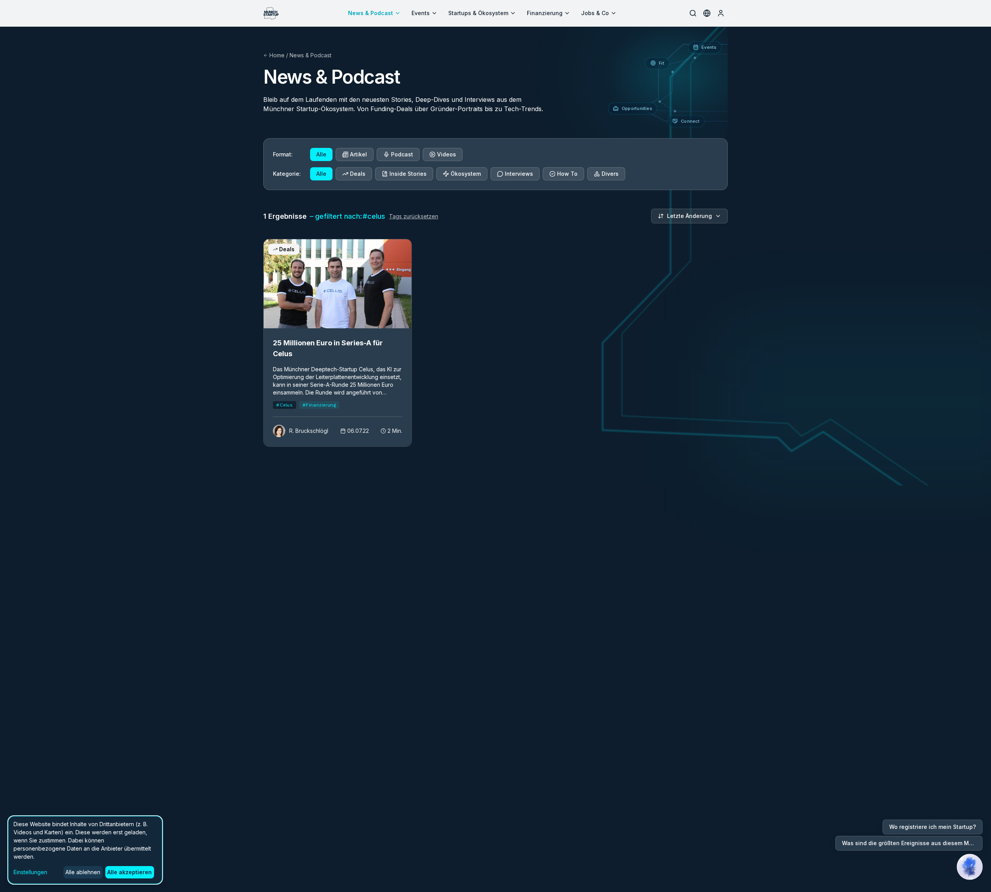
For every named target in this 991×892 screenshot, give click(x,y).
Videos (446, 154)
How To (567, 173)
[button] (969, 866)
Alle (321, 154)
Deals (357, 173)
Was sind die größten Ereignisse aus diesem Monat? (912, 843)
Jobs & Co (595, 13)
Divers (610, 173)
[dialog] (85, 850)
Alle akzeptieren (129, 872)
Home (277, 55)
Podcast (402, 154)
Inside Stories (408, 173)
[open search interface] (693, 13)
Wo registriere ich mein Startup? (932, 826)
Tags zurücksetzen (413, 216)
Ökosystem (466, 173)
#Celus (284, 405)
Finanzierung (544, 13)
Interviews (519, 173)
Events (420, 13)
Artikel (358, 154)
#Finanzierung (319, 405)
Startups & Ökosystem (478, 13)
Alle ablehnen (82, 872)
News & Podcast (370, 13)
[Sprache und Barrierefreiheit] (707, 13)
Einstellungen (30, 872)
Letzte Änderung (689, 216)
